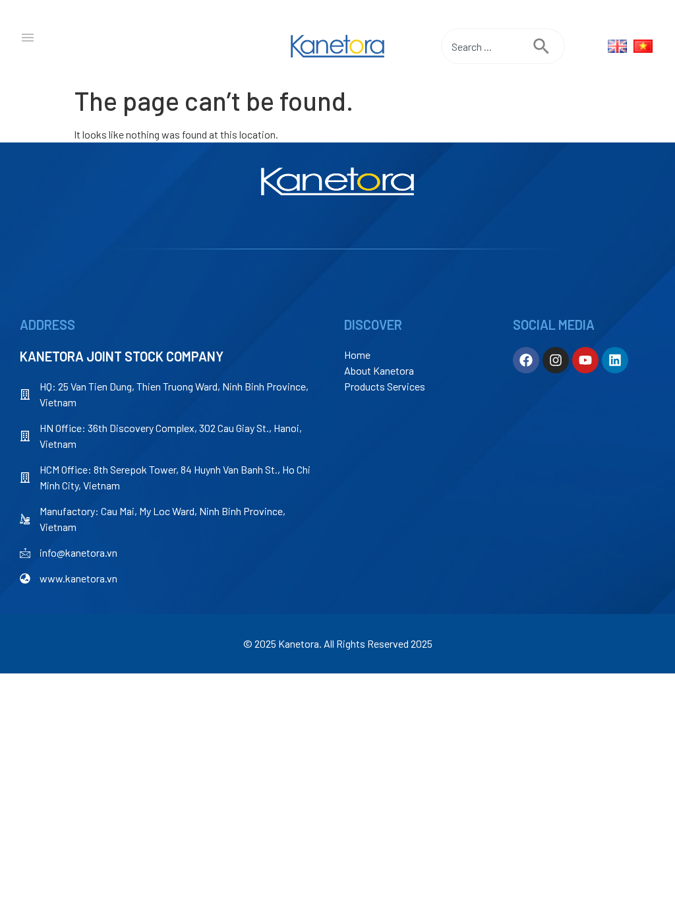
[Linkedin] (615, 360)
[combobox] (487, 46)
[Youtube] (585, 360)
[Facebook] (526, 360)
